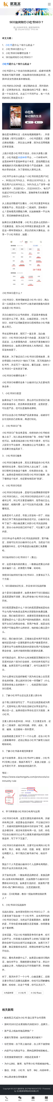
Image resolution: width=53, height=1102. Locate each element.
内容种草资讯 (21, 27)
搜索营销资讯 (34, 27)
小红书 (8, 45)
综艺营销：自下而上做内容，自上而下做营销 (27, 1044)
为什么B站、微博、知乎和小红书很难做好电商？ (27, 1063)
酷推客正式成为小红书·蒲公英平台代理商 (25, 1017)
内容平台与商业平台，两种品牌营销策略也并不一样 (27, 1050)
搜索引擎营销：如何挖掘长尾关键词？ (23, 1037)
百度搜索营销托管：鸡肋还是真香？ (22, 1057)
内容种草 (22, 157)
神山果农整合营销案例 (15, 1077)
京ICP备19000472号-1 (34, 1089)
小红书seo (37, 993)
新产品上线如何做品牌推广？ (19, 1031)
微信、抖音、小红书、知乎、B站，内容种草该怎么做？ (27, 1070)
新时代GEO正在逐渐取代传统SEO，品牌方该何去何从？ (27, 1024)
